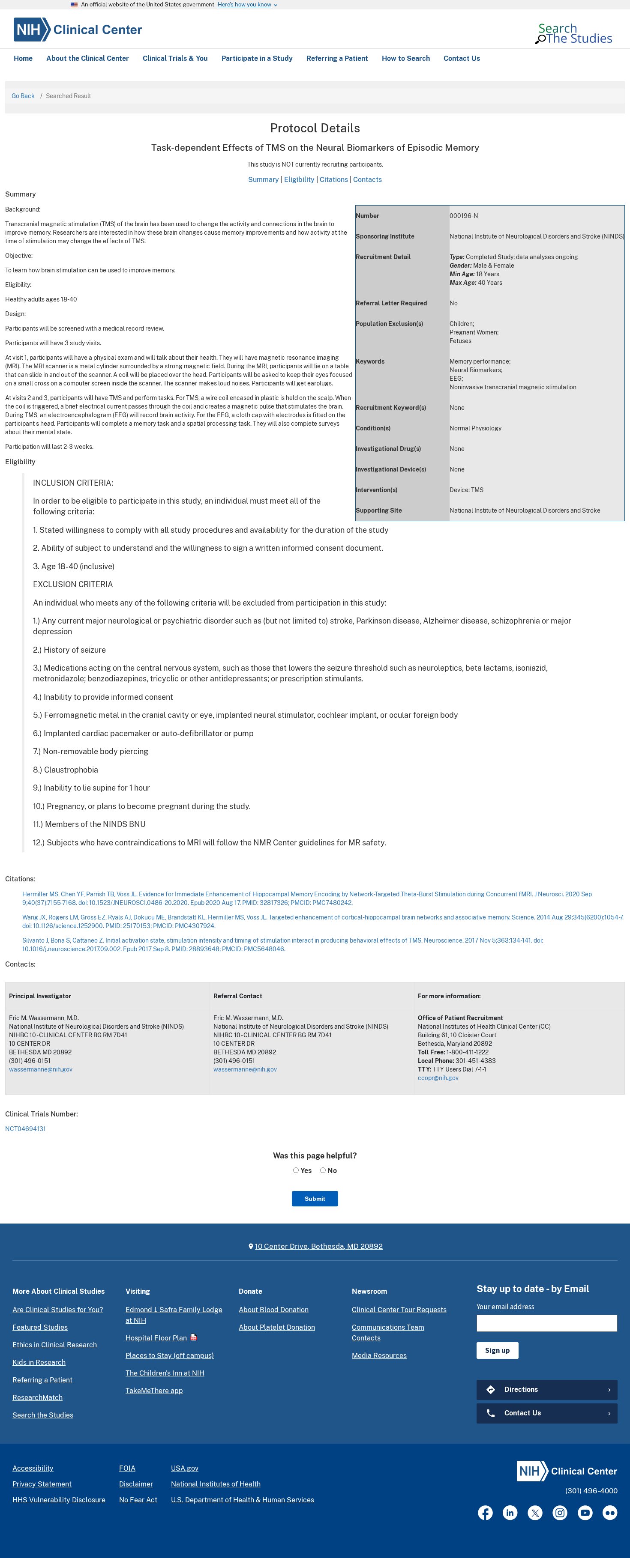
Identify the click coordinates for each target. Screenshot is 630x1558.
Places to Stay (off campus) (170, 1356)
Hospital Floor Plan (156, 1338)
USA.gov (184, 1468)
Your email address (505, 1306)
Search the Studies (42, 1415)
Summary (263, 179)
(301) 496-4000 (591, 1490)
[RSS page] (610, 1512)
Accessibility (33, 1468)
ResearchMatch (37, 1398)
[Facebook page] (485, 1512)
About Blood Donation (274, 1310)
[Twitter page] (535, 1512)
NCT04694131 (25, 1128)
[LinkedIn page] (510, 1512)
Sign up (497, 1350)
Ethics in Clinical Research (54, 1345)
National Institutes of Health (216, 1484)
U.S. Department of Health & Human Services (242, 1500)
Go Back (23, 96)
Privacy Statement (42, 1484)
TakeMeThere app (154, 1391)
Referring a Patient (42, 1380)
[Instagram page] (559, 1512)
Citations (334, 179)
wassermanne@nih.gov (40, 1069)
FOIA (127, 1468)
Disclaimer (136, 1484)
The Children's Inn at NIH (165, 1373)
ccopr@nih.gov (438, 1077)
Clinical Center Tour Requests (399, 1310)
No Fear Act (138, 1500)
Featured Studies (40, 1327)
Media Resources (379, 1356)
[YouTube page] (585, 1512)
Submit (315, 1198)
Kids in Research (39, 1362)
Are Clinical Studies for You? (57, 1310)
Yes (305, 1171)
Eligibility (299, 179)
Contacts (367, 179)
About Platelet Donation (277, 1327)
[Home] (78, 28)
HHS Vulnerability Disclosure (58, 1500)
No (331, 1171)
